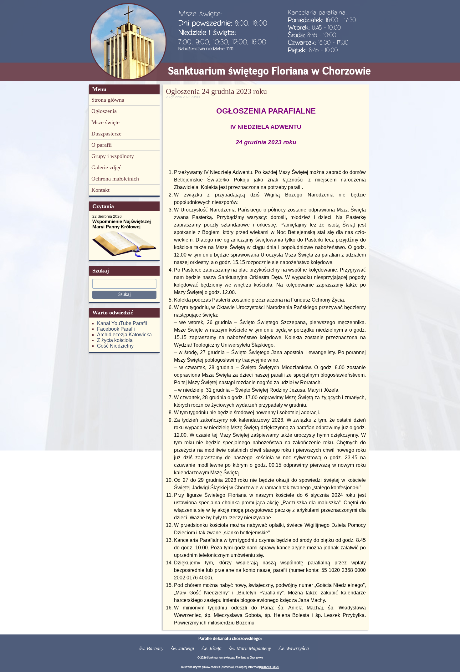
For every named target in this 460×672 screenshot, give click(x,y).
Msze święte (105, 122)
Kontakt (100, 190)
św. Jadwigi (182, 648)
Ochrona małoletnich (115, 179)
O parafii (101, 145)
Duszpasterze (106, 133)
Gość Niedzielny (115, 346)
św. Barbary (151, 648)
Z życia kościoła (115, 340)
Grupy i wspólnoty (112, 156)
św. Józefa (212, 648)
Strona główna (107, 100)
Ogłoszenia (104, 111)
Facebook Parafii (116, 329)
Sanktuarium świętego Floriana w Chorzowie (269, 70)
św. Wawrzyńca (294, 648)
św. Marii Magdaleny (250, 648)
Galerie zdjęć (106, 167)
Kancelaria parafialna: (317, 12)
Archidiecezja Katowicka (124, 334)
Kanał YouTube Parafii (122, 323)
